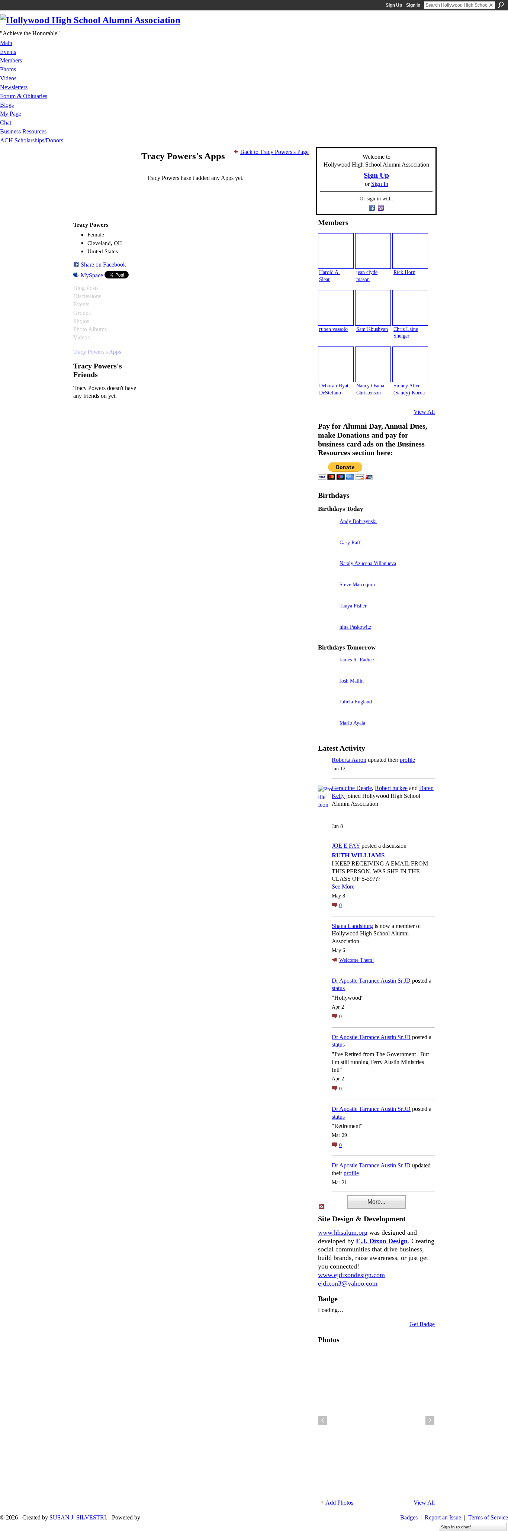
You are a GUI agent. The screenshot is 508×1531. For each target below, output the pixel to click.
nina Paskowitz (355, 627)
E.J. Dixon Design (382, 1241)
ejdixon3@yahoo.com (347, 1283)
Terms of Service (488, 1517)
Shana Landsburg (352, 926)
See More (343, 886)
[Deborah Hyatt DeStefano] (336, 364)
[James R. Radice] (327, 670)
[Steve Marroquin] (327, 595)
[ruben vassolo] (336, 308)
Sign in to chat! (456, 1527)
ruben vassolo (333, 329)
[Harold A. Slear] (336, 251)
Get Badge (422, 1324)
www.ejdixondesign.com (351, 1275)
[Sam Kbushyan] (373, 308)
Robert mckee (391, 788)
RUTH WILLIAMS (358, 855)
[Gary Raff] (327, 553)
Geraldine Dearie (352, 788)
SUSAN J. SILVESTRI (77, 1517)
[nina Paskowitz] (327, 637)
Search (501, 4)
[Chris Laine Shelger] (410, 308)
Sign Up (394, 5)
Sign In (413, 5)
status (338, 988)
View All (424, 412)
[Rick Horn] (410, 251)
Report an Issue (443, 1517)
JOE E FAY (346, 845)
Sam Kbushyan (372, 329)
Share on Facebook (103, 264)
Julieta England (356, 702)
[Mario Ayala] (327, 733)
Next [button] (429, 1420)
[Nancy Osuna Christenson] (373, 364)
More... (376, 1202)
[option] (376, 1420)
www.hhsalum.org (342, 1232)
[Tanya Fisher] (327, 616)
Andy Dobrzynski (358, 521)
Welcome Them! (356, 960)
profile (407, 760)
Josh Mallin (352, 681)
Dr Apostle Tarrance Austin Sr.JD (371, 980)
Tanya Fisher (353, 606)
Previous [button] (322, 1420)
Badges (409, 1517)
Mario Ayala (352, 723)
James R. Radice (357, 660)
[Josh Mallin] (327, 691)
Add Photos (339, 1502)
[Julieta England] (327, 712)
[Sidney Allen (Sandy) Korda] (410, 364)
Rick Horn (404, 272)
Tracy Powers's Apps (97, 351)
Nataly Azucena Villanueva (368, 563)
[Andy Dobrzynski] (327, 532)
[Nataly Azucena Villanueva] (327, 574)
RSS (321, 1206)
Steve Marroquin (357, 584)
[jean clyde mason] (373, 251)
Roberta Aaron (349, 760)
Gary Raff (350, 542)
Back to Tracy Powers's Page (274, 152)
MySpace (92, 275)
